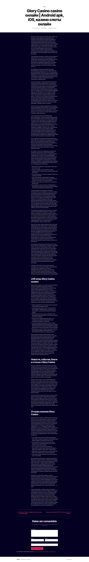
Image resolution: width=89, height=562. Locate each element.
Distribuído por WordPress (26, 559)
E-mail (46, 538)
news (44, 6)
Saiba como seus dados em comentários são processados (44, 551)
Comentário (33, 529)
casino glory (39, 426)
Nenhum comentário (53, 28)
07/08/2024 (45, 28)
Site (31, 542)
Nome (32, 538)
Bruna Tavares (37, 28)
